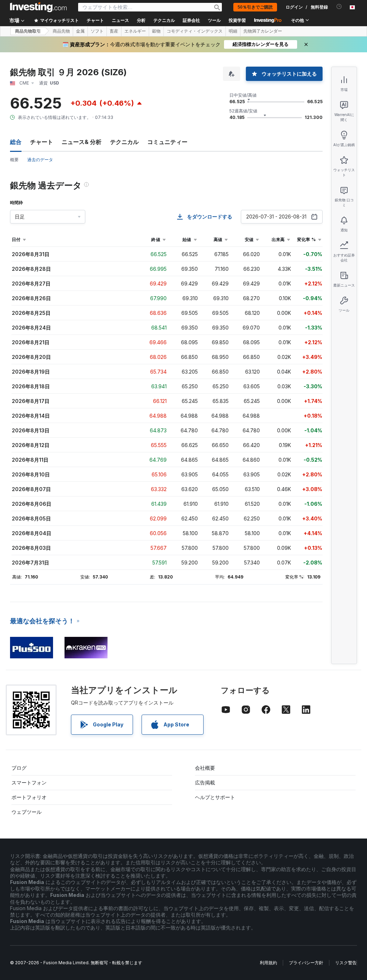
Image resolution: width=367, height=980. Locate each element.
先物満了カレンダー (262, 31)
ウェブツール (26, 812)
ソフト (97, 31)
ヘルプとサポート (215, 797)
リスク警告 (346, 962)
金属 (80, 31)
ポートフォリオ (29, 797)
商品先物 (61, 31)
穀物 (156, 31)
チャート (41, 141)
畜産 (114, 31)
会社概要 (205, 768)
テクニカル (124, 141)
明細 (233, 31)
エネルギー (135, 31)
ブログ (19, 768)
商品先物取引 (28, 31)
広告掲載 (205, 782)
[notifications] (339, 6)
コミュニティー (167, 141)
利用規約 (268, 962)
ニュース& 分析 (81, 141)
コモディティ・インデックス (195, 31)
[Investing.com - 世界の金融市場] (38, 7)
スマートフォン (29, 782)
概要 (14, 159)
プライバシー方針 (306, 962)
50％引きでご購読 (255, 7)
